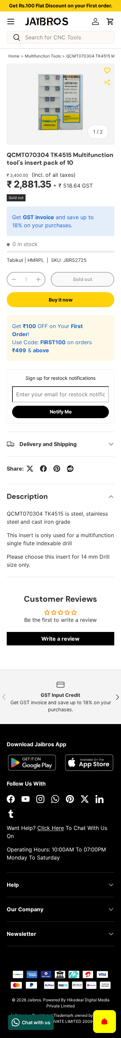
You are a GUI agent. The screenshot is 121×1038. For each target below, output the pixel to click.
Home (13, 55)
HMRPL (36, 260)
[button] (110, 21)
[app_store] (32, 762)
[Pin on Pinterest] (57, 468)
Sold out (82, 279)
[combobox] (60, 37)
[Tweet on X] (30, 468)
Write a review (60, 638)
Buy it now (61, 300)
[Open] (104, 1021)
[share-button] (107, 82)
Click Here (50, 828)
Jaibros (34, 999)
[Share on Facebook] (43, 468)
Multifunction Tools (43, 55)
